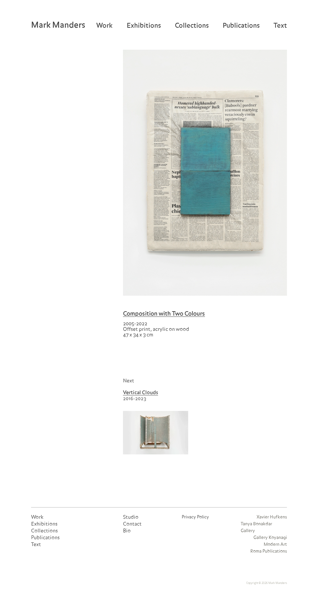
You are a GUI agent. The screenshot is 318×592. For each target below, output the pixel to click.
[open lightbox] (205, 173)
